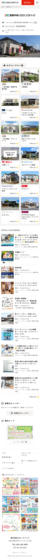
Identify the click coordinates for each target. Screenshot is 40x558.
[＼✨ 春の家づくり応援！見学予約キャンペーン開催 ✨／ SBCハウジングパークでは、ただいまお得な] (10, 522)
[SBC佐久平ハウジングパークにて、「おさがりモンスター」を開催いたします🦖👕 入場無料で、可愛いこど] (10, 486)
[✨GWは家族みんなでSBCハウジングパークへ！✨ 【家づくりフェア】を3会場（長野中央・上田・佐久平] (29, 522)
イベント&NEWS (8, 468)
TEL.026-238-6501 (20, 544)
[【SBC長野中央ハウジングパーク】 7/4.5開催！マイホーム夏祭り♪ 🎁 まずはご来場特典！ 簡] (29, 486)
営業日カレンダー (21, 413)
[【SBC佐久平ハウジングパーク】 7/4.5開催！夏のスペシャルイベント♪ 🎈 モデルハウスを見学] (10, 504)
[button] (2, 46)
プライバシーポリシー (20, 553)
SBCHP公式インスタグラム (15, 475)
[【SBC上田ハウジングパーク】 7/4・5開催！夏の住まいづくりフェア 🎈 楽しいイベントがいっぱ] (29, 504)
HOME (3, 7)
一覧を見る (33, 397)
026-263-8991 (10, 26)
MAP (35, 22)
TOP (3, 453)
